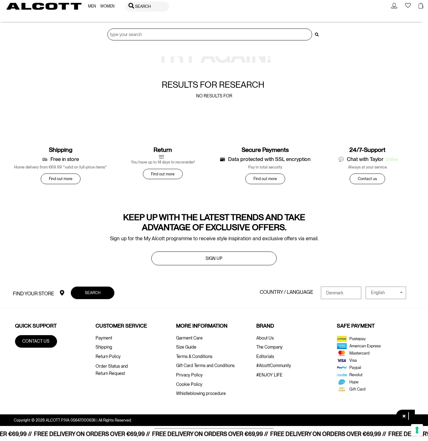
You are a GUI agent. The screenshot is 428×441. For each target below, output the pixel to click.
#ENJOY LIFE (269, 374)
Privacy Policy (189, 374)
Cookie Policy (189, 384)
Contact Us (36, 341)
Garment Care (189, 337)
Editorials (265, 356)
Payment (104, 337)
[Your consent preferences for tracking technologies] (417, 430)
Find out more (60, 178)
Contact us (367, 178)
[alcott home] (43, 6)
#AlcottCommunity (273, 365)
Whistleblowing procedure (201, 393)
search (93, 292)
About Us (265, 337)
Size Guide (186, 347)
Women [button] (107, 6)
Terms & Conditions (194, 356)
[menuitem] (92, 6)
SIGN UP (214, 258)
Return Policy (108, 356)
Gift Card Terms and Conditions (205, 365)
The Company (269, 347)
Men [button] (92, 6)
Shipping (104, 347)
